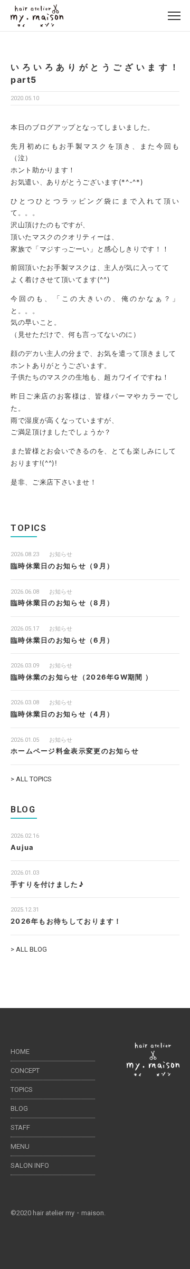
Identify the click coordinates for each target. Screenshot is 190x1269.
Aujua (22, 847)
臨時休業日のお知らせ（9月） (62, 565)
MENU (20, 1146)
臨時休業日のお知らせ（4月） (62, 714)
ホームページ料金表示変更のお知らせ (75, 751)
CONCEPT (25, 1070)
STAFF (20, 1127)
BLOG (19, 1108)
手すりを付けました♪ (47, 884)
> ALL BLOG (29, 949)
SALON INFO (30, 1165)
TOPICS (22, 1089)
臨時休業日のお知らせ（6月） (62, 640)
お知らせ (60, 554)
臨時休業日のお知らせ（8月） (62, 602)
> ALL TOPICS (31, 779)
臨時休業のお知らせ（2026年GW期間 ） (82, 677)
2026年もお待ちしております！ (66, 921)
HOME (20, 1051)
